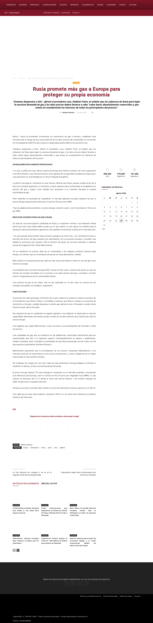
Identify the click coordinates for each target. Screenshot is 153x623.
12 (116, 211)
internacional (34, 447)
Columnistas (88, 5)
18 (110, 216)
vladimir (62, 447)
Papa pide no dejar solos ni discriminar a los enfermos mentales (78, 473)
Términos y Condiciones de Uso (90, 596)
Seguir (121, 168)
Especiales (34, 5)
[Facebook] (137, 13)
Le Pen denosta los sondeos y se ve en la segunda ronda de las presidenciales (32, 473)
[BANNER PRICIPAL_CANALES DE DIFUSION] (76, 29)
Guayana (23, 5)
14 (126, 211)
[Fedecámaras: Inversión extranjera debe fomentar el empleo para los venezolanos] (26, 527)
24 (104, 221)
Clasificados (65, 13)
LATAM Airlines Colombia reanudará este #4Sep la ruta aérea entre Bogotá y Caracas (26, 510)
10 (104, 211)
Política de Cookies (126, 596)
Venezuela (11, 5)
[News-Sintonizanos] (119, 161)
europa (25, 447)
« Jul (103, 229)
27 (121, 221)
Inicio (14, 78)
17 (104, 216)
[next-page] (17, 550)
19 (116, 216)
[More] (126, 117)
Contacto (75, 13)
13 (121, 211)
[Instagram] (141, 13)
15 (132, 211)
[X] (145, 13)
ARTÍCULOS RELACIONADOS (26, 483)
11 (110, 211)
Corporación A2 (82, 616)
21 (126, 216)
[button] (148, 5)
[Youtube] (149, 13)
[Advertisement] (76, 58)
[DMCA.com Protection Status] (106, 616)
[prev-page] (14, 550)
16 (137, 211)
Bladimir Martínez (68, 112)
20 (121, 216)
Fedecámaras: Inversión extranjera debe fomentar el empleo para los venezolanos (26, 541)
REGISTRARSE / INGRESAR (51, 13)
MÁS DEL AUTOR (49, 483)
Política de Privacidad (110, 596)
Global (100, 5)
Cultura (132, 5)
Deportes (74, 5)
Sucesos (63, 5)
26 (116, 221)
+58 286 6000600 (25, 621)
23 (137, 216)
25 (110, 221)
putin (49, 447)
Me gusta (107, 168)
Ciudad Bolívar (49, 5)
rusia (55, 447)
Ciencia (122, 5)
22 (132, 216)
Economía (111, 5)
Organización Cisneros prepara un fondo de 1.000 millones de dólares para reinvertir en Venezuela (54, 541)
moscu (43, 447)
